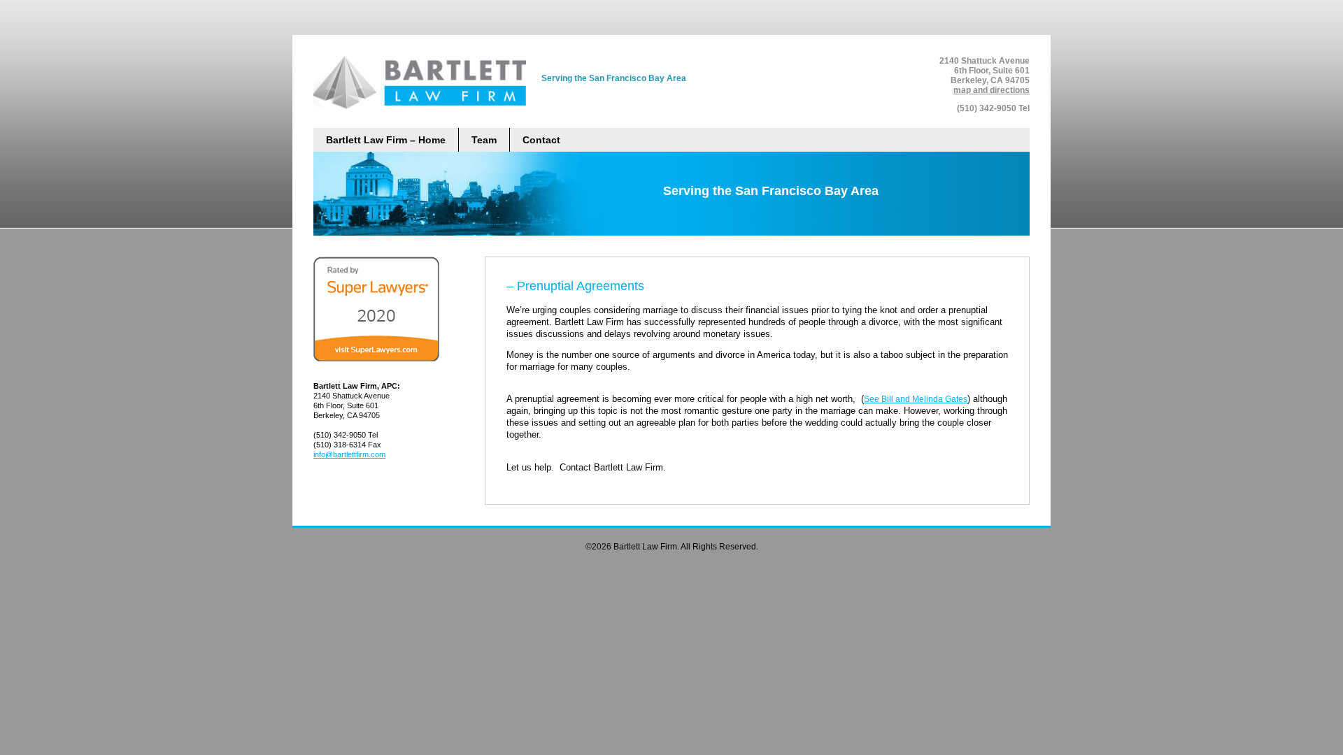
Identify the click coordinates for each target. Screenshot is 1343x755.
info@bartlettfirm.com (349, 454)
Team (484, 139)
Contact (541, 139)
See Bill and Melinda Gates (915, 399)
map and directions (991, 90)
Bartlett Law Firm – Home (386, 139)
